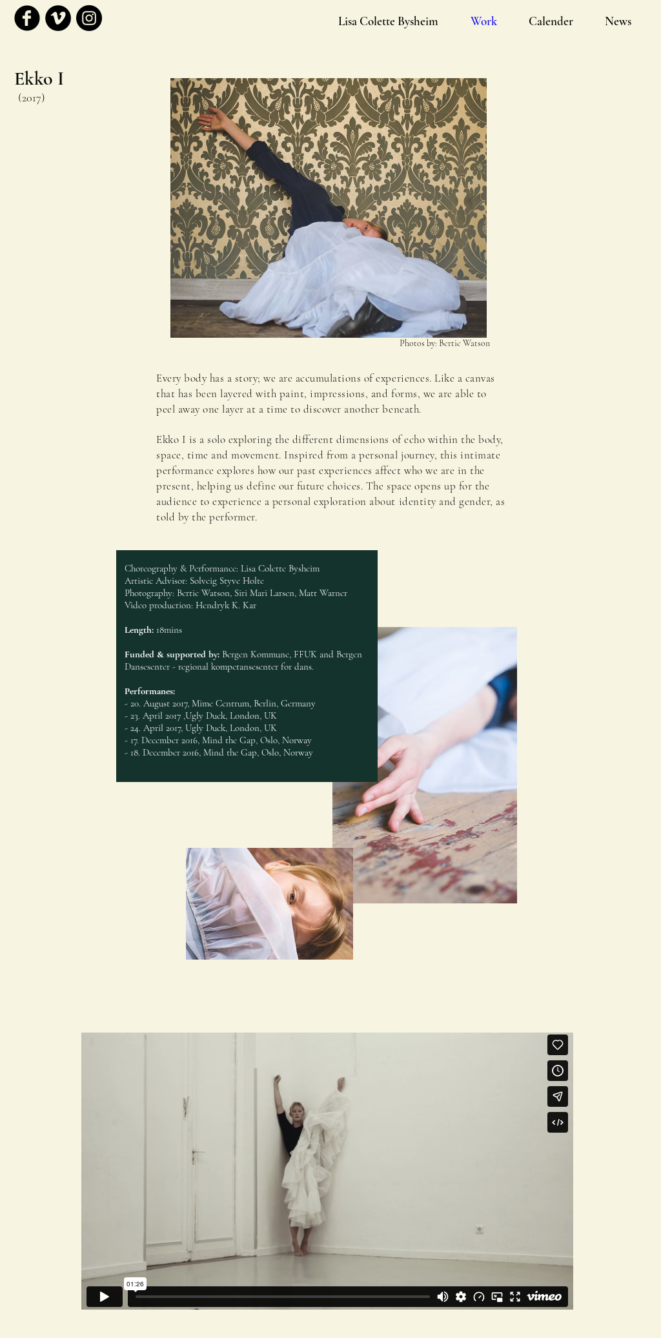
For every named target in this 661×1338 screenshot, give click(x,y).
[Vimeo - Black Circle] (58, 18)
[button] (551, 21)
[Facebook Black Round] (27, 18)
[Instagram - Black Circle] (89, 18)
